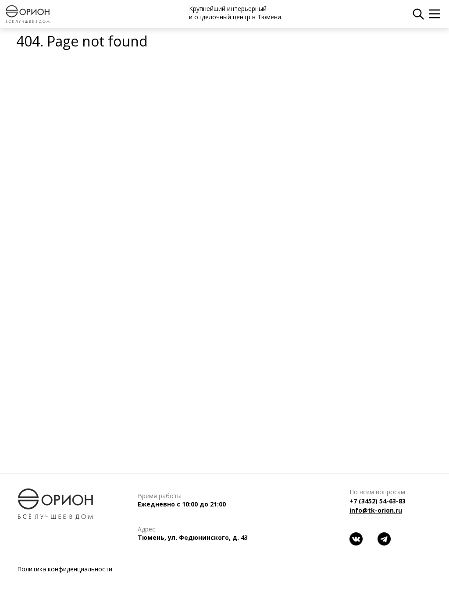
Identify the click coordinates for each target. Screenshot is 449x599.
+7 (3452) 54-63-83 (377, 501)
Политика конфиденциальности (64, 569)
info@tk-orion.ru (375, 510)
